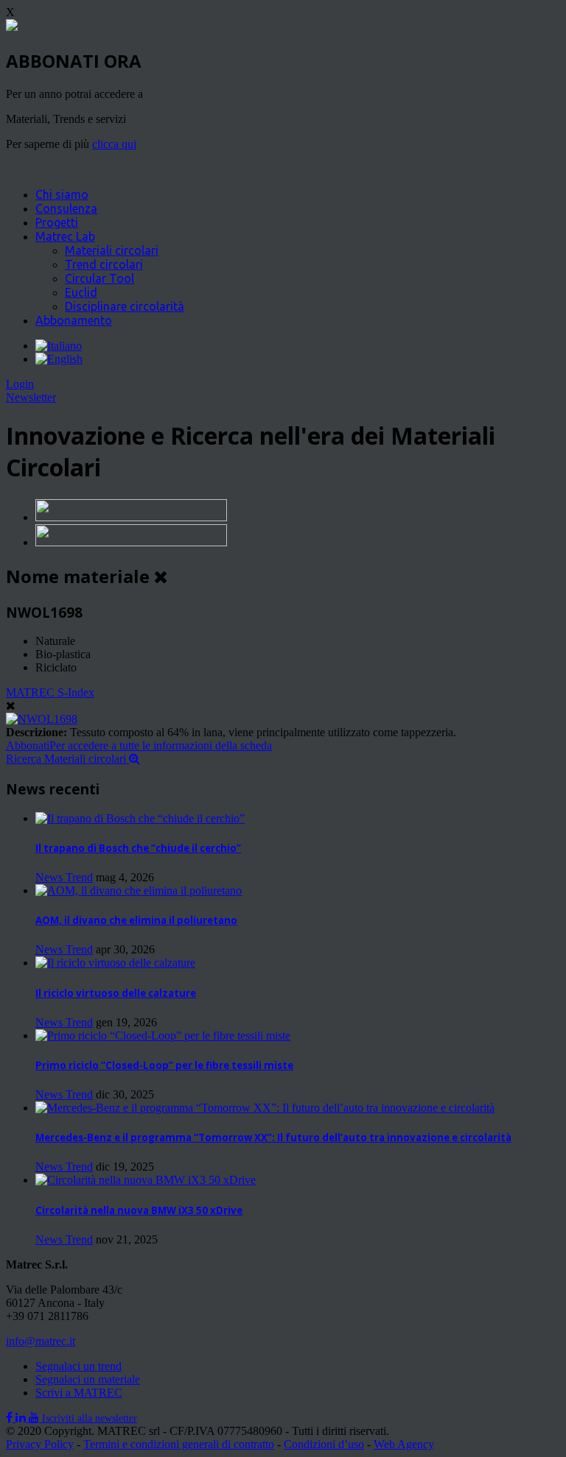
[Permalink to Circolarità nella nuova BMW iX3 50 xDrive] (145, 1180)
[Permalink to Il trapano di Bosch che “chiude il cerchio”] (140, 818)
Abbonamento (73, 320)
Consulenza (66, 208)
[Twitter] (22, 1417)
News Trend (64, 877)
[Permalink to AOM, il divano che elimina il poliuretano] (138, 890)
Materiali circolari (111, 250)
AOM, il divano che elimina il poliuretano (136, 920)
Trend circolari (104, 264)
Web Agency (404, 1444)
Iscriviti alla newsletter (89, 1418)
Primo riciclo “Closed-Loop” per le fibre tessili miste (164, 1065)
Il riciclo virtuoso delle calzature (115, 993)
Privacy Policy (40, 1444)
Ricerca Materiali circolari (67, 758)
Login (20, 384)
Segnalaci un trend (78, 1366)
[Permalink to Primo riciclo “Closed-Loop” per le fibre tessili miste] (162, 1035)
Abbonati (139, 745)
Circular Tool (99, 278)
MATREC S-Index (50, 692)
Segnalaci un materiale (87, 1379)
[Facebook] (10, 1417)
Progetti (56, 222)
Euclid (81, 292)
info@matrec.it (40, 1341)
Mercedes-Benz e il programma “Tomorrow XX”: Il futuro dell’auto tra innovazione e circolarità (273, 1137)
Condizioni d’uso (324, 1444)
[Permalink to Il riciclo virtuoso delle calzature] (115, 962)
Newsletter (31, 397)
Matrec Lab (65, 236)
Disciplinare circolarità (124, 306)
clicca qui (114, 144)
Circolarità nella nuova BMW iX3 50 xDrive (138, 1210)
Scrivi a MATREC (78, 1392)
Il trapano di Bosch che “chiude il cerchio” (138, 848)
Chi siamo (61, 194)
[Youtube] (35, 1417)
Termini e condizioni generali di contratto (178, 1444)
